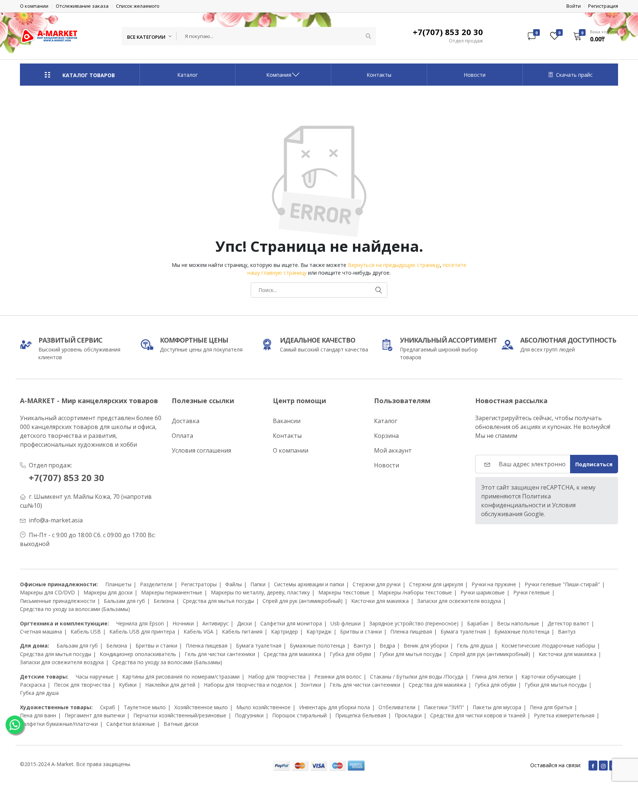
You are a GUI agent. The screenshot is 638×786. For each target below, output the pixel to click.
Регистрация (603, 6)
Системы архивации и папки (309, 584)
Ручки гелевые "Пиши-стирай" (562, 584)
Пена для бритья (551, 707)
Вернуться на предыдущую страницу (394, 264)
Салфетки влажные (130, 723)
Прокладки (408, 715)
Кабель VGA (198, 631)
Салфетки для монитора (291, 623)
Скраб (107, 707)
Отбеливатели (396, 707)
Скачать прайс (574, 74)
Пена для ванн (38, 715)
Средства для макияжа (292, 654)
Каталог (187, 74)
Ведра (387, 645)
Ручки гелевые (531, 592)
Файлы (233, 584)
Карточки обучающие (548, 676)
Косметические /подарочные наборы (548, 645)
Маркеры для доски (108, 592)
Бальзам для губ (124, 600)
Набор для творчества (277, 676)
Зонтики (311, 684)
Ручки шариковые (482, 592)
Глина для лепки (492, 676)
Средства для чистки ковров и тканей (477, 715)
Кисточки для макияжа (380, 600)
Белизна (164, 600)
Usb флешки (345, 623)
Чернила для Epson (140, 623)
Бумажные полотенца (521, 631)
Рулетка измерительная (564, 715)
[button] (593, 35)
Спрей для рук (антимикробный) (303, 600)
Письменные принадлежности (57, 600)
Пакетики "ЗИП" (444, 707)
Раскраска (32, 684)
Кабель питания (242, 631)
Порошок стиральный (299, 715)
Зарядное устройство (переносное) (414, 623)
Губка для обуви (350, 654)
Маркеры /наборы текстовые (415, 592)
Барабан (477, 623)
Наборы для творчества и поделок (248, 684)
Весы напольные (518, 623)
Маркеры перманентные (171, 592)
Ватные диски (181, 723)
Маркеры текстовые (344, 592)
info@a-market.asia (56, 520)
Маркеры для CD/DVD (47, 592)
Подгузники (249, 715)
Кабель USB (86, 631)
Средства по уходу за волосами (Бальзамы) (75, 608)
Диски (244, 623)
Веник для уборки (426, 645)
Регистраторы (199, 584)
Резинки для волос (337, 676)
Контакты (379, 74)
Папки (257, 584)
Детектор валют (568, 623)
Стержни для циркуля (436, 584)
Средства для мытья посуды (218, 600)
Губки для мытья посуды (411, 654)
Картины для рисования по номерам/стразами (181, 676)
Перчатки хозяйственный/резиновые (179, 715)
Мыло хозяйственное (263, 707)
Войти (573, 6)
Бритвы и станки (361, 631)
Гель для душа (475, 645)
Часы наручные (95, 676)
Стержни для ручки (377, 584)
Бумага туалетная (463, 631)
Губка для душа (39, 692)
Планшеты (118, 584)
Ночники (183, 623)
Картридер (284, 631)
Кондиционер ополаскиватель (138, 654)
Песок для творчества (82, 684)
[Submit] (368, 36)
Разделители (156, 584)
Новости (475, 74)
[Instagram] (603, 765)
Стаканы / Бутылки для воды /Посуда (416, 676)
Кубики (128, 684)
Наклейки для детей (170, 684)
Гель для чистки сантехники (220, 654)
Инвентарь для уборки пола (334, 707)
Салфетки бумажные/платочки (59, 723)
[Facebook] (593, 765)
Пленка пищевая (411, 631)
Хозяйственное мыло (201, 707)
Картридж (319, 631)
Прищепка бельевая (360, 715)
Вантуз (567, 631)
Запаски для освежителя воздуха (459, 600)
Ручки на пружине (493, 584)
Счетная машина (41, 631)
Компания (278, 74)
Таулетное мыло (145, 707)
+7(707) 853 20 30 (66, 477)
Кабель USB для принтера (142, 631)
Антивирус (215, 623)
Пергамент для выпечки (95, 715)
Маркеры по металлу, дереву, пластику (260, 592)
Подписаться (594, 464)
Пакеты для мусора (497, 707)
